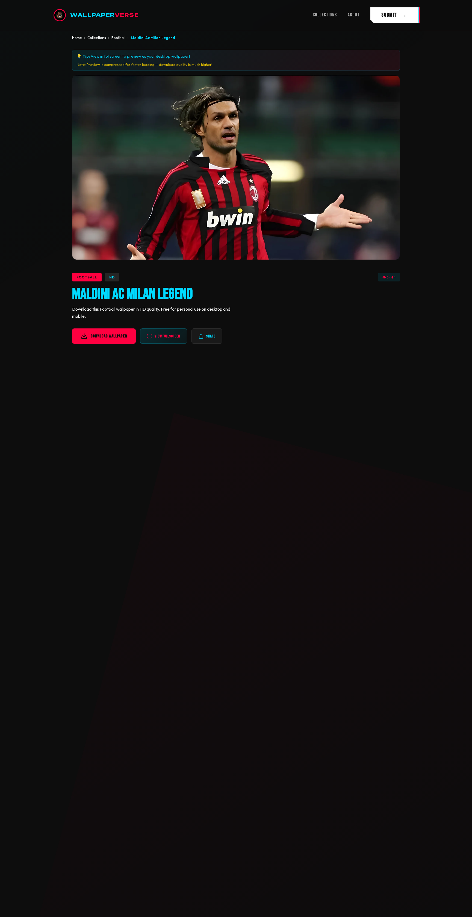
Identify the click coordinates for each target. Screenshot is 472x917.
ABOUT (353, 15)
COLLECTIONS (325, 15)
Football (118, 37)
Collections (96, 37)
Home (77, 37)
